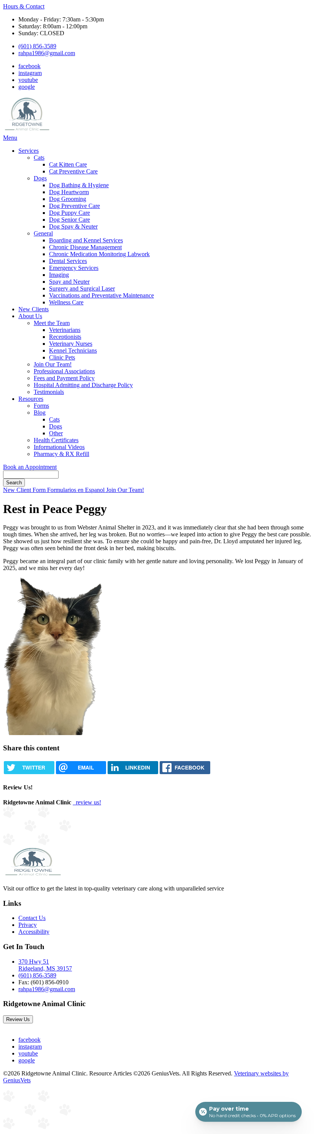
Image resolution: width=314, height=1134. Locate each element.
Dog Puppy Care (69, 212)
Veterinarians (64, 330)
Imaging (59, 274)
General (43, 233)
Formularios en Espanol (76, 490)
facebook (29, 66)
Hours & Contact (23, 6)
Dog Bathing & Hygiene (79, 185)
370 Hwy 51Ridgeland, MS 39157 (45, 965)
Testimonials (49, 392)
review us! (87, 802)
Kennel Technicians (73, 350)
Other (56, 433)
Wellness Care (66, 302)
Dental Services (68, 261)
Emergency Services (73, 268)
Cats (39, 157)
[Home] (27, 130)
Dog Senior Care (69, 219)
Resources (30, 398)
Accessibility (33, 931)
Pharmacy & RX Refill (61, 454)
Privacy (27, 925)
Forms (41, 405)
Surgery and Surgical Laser (82, 288)
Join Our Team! (53, 364)
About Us (30, 316)
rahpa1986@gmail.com (46, 53)
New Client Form (25, 490)
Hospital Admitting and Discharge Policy (83, 385)
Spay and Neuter (69, 281)
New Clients (33, 309)
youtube (28, 80)
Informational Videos (59, 447)
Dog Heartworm (69, 192)
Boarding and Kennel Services (86, 240)
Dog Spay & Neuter (73, 226)
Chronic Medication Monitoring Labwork (99, 254)
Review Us (18, 1019)
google (26, 86)
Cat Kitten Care (68, 164)
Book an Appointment (30, 467)
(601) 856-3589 (37, 46)
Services (28, 150)
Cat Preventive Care (73, 171)
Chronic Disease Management (85, 247)
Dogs (40, 178)
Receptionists (65, 336)
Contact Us (32, 918)
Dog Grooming (67, 199)
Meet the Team (52, 323)
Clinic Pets (62, 357)
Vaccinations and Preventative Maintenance (101, 295)
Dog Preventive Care (74, 206)
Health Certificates (56, 440)
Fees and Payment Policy (64, 378)
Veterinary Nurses (70, 343)
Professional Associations (64, 371)
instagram (30, 73)
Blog (40, 412)
